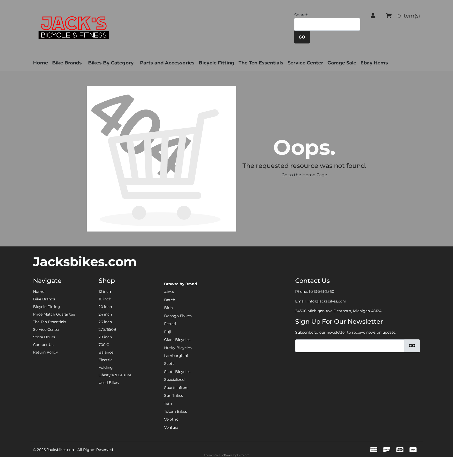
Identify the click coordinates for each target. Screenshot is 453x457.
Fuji (167, 331)
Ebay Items (374, 63)
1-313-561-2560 (321, 291)
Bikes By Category (111, 63)
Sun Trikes (173, 395)
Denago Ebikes (178, 315)
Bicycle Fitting (216, 63)
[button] (373, 16)
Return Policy (45, 352)
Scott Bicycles (177, 371)
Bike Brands (67, 63)
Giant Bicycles (177, 339)
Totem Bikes (175, 411)
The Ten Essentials (261, 63)
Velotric (171, 419)
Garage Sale (341, 63)
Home (40, 63)
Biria (168, 307)
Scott (169, 363)
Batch (169, 300)
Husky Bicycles (178, 347)
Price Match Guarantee (54, 314)
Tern (168, 403)
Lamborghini (176, 355)
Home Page (314, 174)
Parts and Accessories (167, 63)
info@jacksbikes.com (327, 301)
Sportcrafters (176, 387)
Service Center (305, 63)
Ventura (171, 427)
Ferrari (170, 323)
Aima (169, 292)
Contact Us (43, 344)
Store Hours (44, 337)
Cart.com (243, 455)
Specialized (174, 379)
